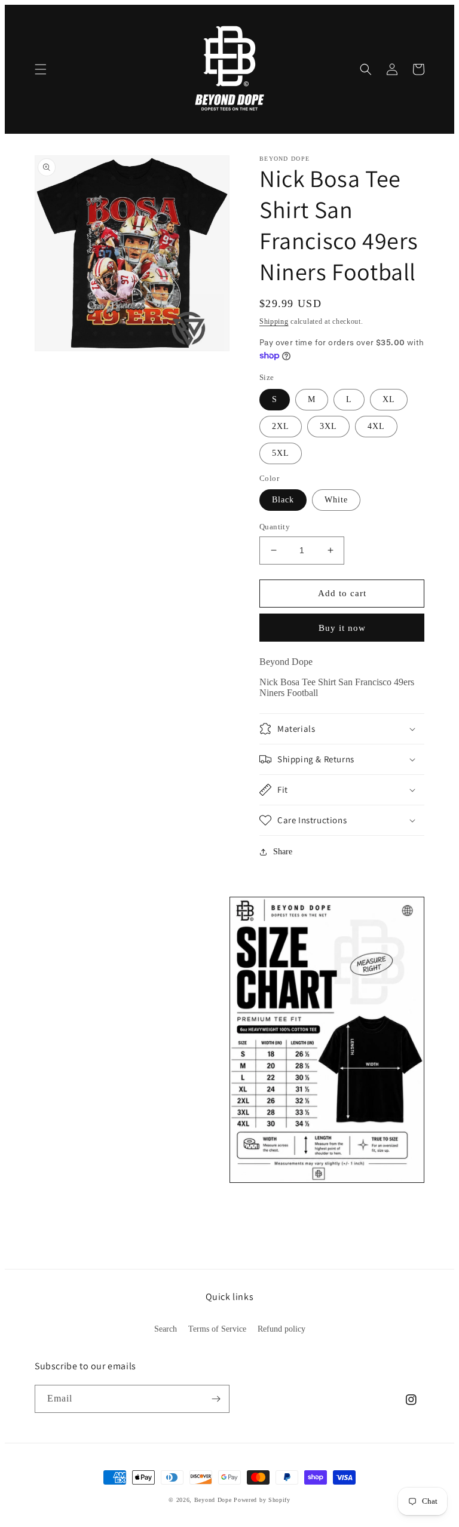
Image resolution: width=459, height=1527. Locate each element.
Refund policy (281, 1328)
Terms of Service (217, 1328)
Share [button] (282, 851)
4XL (376, 426)
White (336, 499)
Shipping (274, 321)
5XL (280, 453)
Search (165, 1328)
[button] (40, 69)
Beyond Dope (213, 1500)
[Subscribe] (216, 1399)
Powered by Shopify (262, 1500)
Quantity (274, 526)
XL (388, 399)
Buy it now (342, 628)
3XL (328, 426)
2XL (280, 426)
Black (283, 499)
